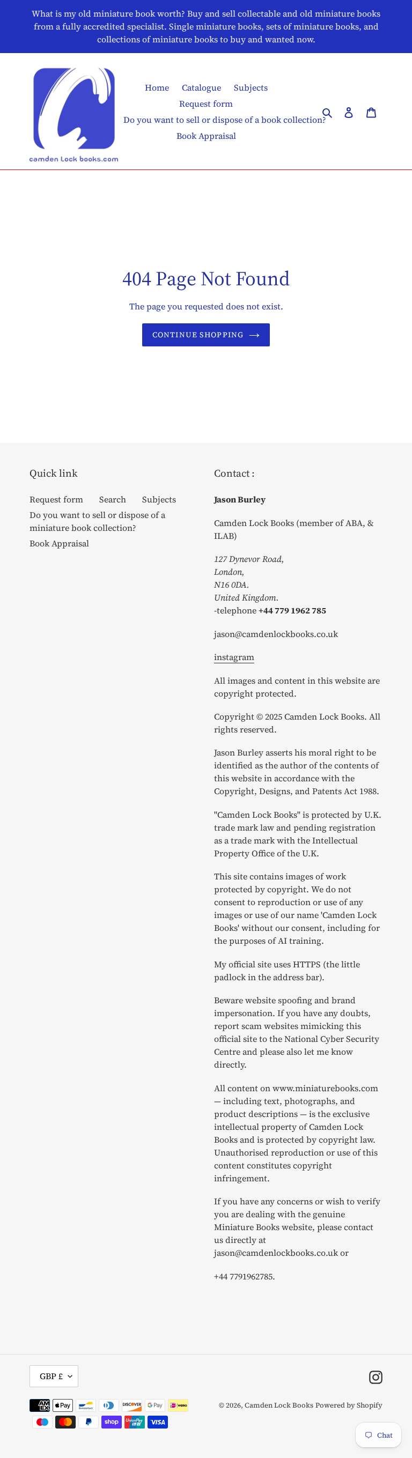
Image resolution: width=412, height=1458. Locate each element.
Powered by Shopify (348, 1405)
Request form (56, 499)
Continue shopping (198, 334)
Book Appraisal (59, 543)
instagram (234, 657)
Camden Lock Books (279, 1405)
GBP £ (51, 1376)
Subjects (159, 499)
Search (112, 499)
